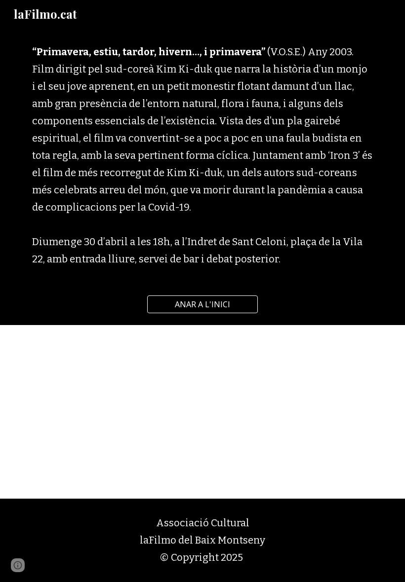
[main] (202, 155)
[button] (18, 565)
